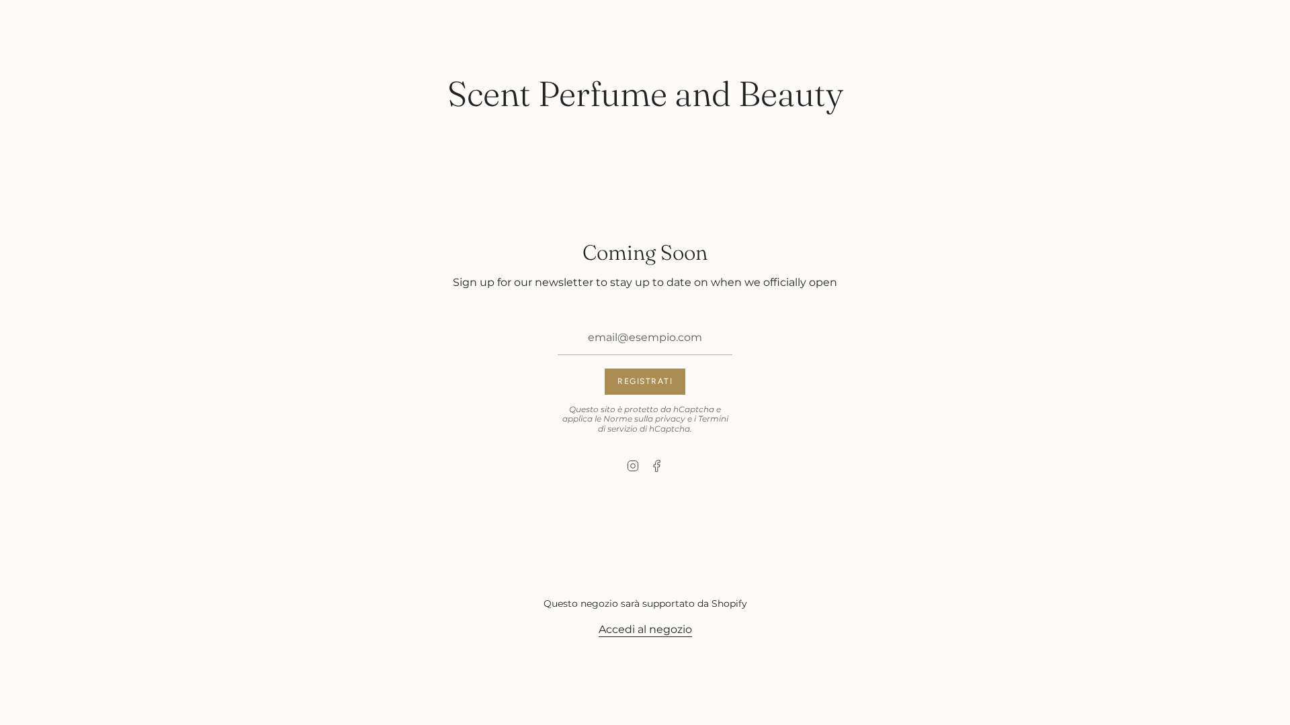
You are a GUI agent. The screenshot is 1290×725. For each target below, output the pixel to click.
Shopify (729, 603)
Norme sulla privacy (644, 419)
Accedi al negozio (645, 629)
